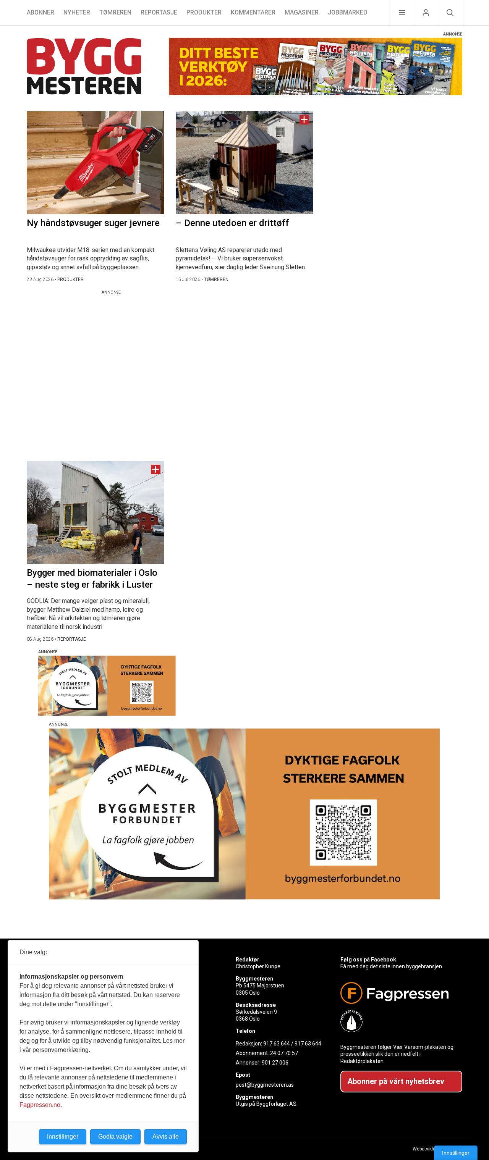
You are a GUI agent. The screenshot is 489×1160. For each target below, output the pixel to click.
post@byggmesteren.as (265, 1085)
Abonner (40, 12)
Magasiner (302, 12)
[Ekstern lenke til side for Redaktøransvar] (398, 1021)
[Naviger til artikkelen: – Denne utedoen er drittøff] (244, 162)
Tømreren (115, 12)
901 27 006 (275, 1063)
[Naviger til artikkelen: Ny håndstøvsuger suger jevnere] (95, 162)
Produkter (204, 12)
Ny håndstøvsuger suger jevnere (93, 223)
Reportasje (159, 12)
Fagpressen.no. (40, 1105)
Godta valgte (115, 1136)
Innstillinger (456, 1153)
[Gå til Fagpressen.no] (398, 993)
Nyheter (76, 12)
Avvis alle (165, 1136)
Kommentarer (253, 12)
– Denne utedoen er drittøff (232, 223)
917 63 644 (276, 1043)
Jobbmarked (348, 12)
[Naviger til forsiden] (84, 67)
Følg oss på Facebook (368, 959)
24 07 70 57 (284, 1053)
